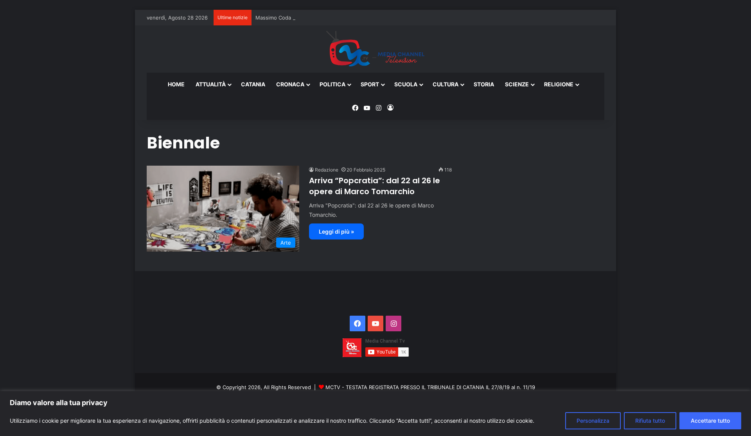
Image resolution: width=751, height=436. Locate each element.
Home (176, 84)
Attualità (211, 84)
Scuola (405, 84)
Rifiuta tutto (650, 420)
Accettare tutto (710, 420)
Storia (484, 84)
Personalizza (593, 420)
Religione (558, 84)
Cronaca (290, 84)
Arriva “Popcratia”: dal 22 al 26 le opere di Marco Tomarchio (374, 186)
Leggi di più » (336, 231)
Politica (332, 84)
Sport (370, 84)
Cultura (445, 84)
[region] (375, 413)
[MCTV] (375, 49)
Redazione (326, 170)
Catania (253, 84)
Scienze (517, 84)
